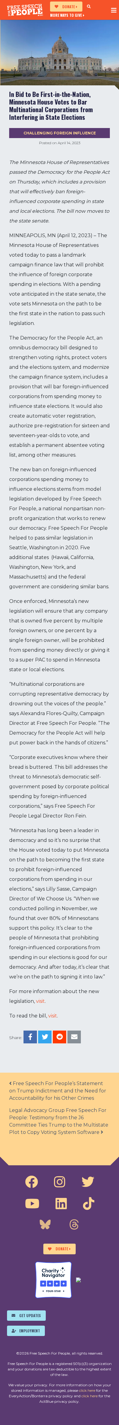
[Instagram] (60, 1182)
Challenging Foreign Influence (59, 133)
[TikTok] (89, 1203)
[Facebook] (31, 1182)
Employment (29, 1330)
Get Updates (30, 1315)
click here (87, 1390)
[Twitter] (88, 1182)
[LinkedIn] (61, 1203)
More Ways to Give (66, 14)
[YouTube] (32, 1203)
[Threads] (74, 1225)
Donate (68, 6)
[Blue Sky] (45, 1225)
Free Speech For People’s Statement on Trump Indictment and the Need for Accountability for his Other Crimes (57, 1091)
